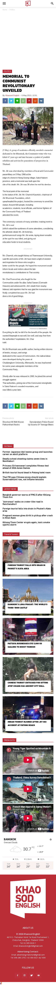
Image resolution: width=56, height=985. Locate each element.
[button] (52, 3)
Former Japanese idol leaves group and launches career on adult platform (27, 453)
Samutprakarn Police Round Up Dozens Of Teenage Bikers (40, 423)
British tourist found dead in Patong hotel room (27, 472)
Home (5, 10)
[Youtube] (38, 975)
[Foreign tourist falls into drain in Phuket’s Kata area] (28, 558)
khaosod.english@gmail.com (31, 946)
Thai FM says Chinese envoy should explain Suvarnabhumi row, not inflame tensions (24, 478)
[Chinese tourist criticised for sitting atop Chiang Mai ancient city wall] (28, 675)
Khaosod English (12, 95)
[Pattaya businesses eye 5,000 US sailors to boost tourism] (28, 636)
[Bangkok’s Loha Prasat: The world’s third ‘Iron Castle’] (28, 597)
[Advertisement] (28, 40)
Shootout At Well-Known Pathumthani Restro (13, 423)
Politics (12, 10)
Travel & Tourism (11, 534)
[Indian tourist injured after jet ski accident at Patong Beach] (28, 714)
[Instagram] (24, 975)
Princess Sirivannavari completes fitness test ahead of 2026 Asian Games (26, 467)
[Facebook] (17, 975)
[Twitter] (31, 975)
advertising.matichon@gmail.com (31, 955)
